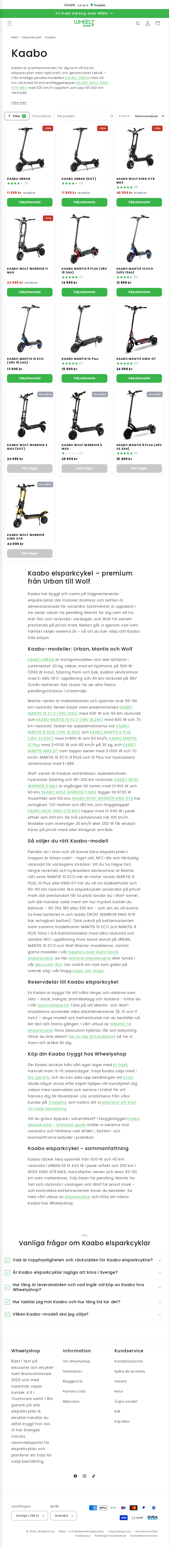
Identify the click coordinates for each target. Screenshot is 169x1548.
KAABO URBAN (77, 77)
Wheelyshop (46, 1531)
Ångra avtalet (126, 1401)
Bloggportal (72, 1381)
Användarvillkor (146, 1531)
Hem (15, 37)
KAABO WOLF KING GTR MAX (54, 811)
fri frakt (120, 1064)
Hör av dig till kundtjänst (92, 1036)
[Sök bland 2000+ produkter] (138, 23)
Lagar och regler (88, 970)
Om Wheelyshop (76, 1361)
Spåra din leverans (129, 1371)
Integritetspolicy (119, 1531)
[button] (9, 23)
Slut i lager (30, 468)
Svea (128, 1077)
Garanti (120, 1381)
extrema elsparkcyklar (89, 958)
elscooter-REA (48, 964)
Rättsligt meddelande (110, 1535)
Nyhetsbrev (72, 1371)
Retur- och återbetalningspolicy (81, 1531)
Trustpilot (57, 1102)
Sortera (124, 116)
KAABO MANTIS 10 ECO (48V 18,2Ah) (69, 719)
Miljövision (71, 1401)
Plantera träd (74, 1391)
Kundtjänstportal (128, 1361)
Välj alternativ (30, 202)
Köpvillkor (122, 1421)
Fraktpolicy (82, 1535)
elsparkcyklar (77, 1196)
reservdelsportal (53, 1005)
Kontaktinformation (144, 1535)
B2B (117, 1411)
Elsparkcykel (32, 37)
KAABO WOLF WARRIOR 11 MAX (69, 792)
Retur (118, 1391)
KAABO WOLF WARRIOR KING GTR (102, 798)
